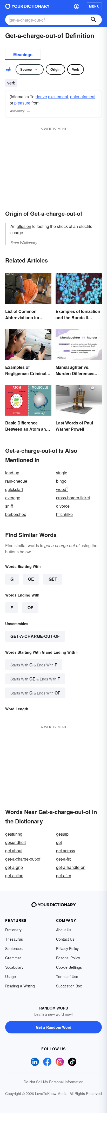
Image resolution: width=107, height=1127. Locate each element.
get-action (14, 876)
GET (53, 579)
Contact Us (65, 939)
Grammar (13, 957)
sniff (9, 506)
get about (13, 851)
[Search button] (93, 19)
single (61, 473)
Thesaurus (14, 939)
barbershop (15, 514)
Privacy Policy (67, 948)
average (12, 498)
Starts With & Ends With (33, 665)
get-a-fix (63, 859)
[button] (76, 6)
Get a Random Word (53, 1027)
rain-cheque (16, 481)
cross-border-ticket (73, 498)
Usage (10, 976)
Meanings (22, 54)
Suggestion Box (69, 985)
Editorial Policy (68, 957)
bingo (61, 481)
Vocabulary (14, 967)
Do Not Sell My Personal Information (53, 1081)
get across (65, 851)
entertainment (82, 97)
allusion (24, 226)
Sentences (14, 948)
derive (41, 97)
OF (30, 608)
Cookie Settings (69, 967)
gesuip (62, 834)
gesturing (13, 834)
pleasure (22, 103)
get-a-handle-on (70, 867)
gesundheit (15, 842)
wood (62, 489)
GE (31, 579)
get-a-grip (14, 867)
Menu (94, 6)
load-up (12, 473)
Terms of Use (67, 976)
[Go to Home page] (27, 6)
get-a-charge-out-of (35, 636)
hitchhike (64, 514)
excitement (58, 97)
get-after (63, 876)
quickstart (14, 489)
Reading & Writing (20, 985)
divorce (63, 506)
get (59, 842)
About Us (63, 929)
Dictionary (13, 929)
